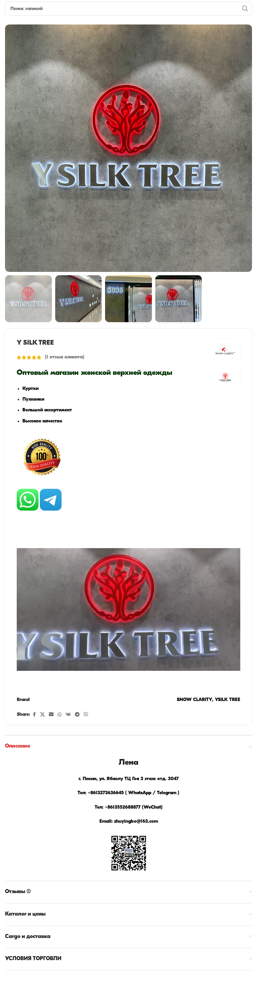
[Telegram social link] (77, 715)
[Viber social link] (86, 715)
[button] (11, 148)
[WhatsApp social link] (60, 715)
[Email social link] (51, 715)
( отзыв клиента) (64, 357)
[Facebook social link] (34, 715)
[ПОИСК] (245, 9)
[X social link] (42, 715)
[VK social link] (68, 715)
